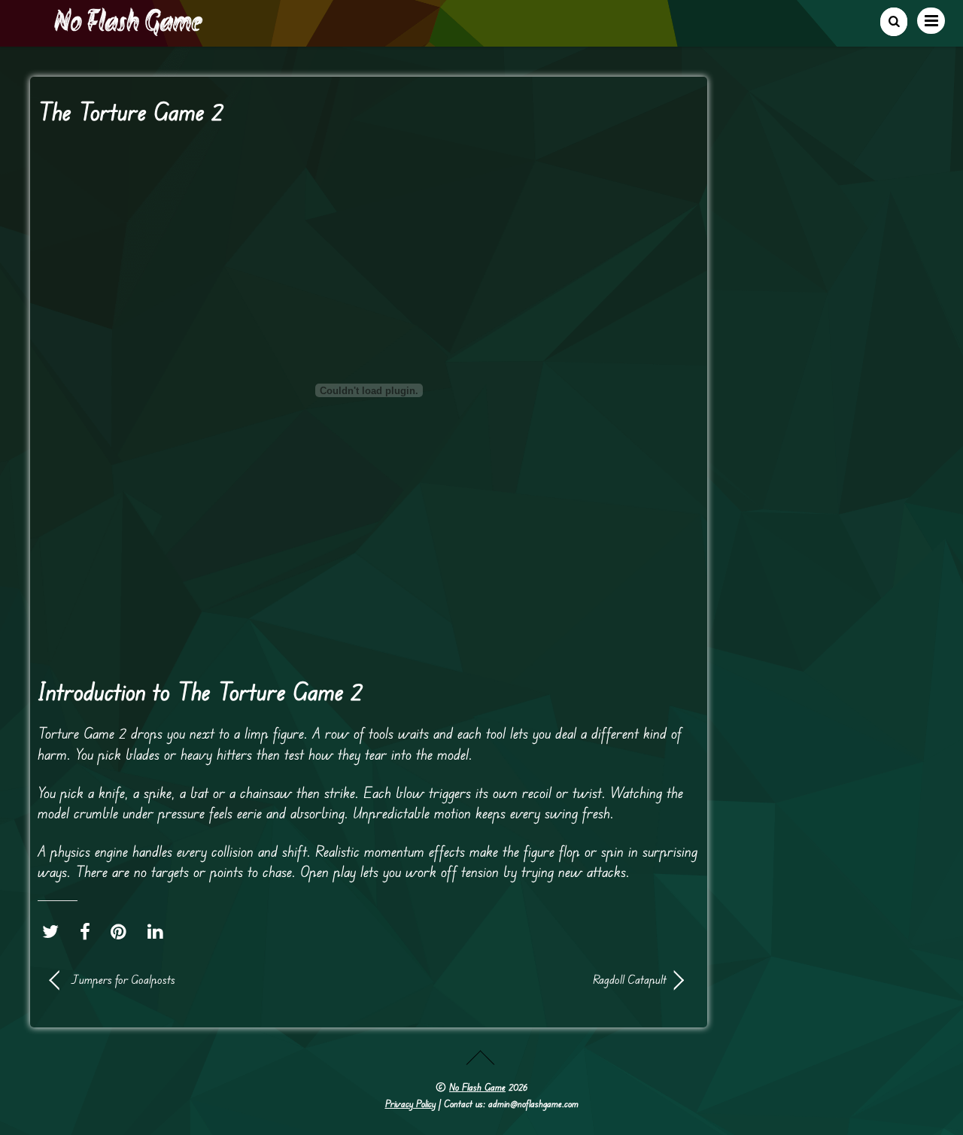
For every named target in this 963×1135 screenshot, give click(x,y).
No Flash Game (477, 1087)
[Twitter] (54, 931)
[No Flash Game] (129, 30)
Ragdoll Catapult (526, 979)
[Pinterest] (122, 931)
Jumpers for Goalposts (123, 979)
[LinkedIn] (159, 931)
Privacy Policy (410, 1103)
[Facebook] (89, 931)
